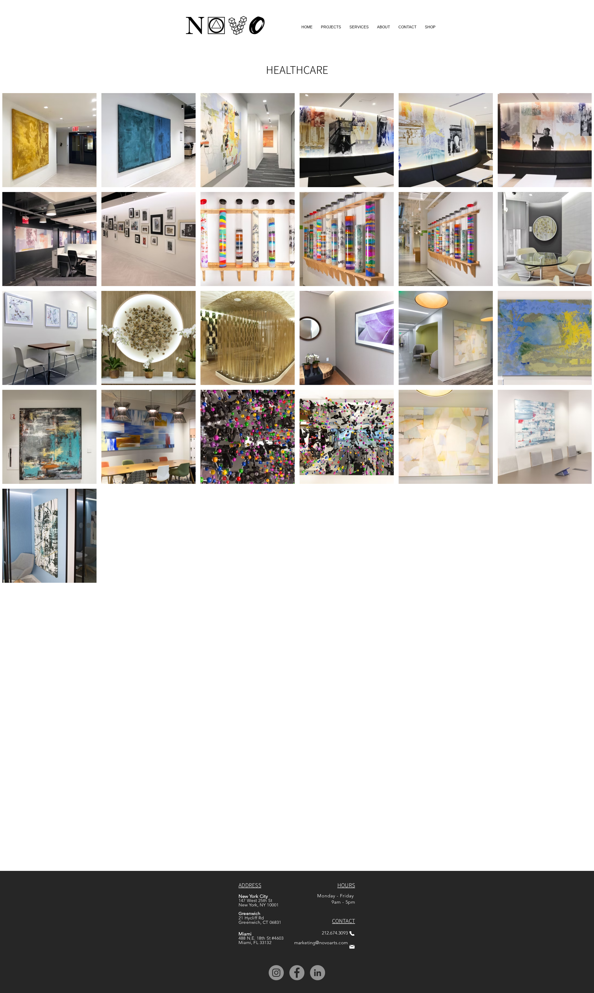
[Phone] (351, 933)
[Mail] (352, 946)
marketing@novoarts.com (321, 942)
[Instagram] (276, 972)
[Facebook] (296, 972)
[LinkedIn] (317, 972)
